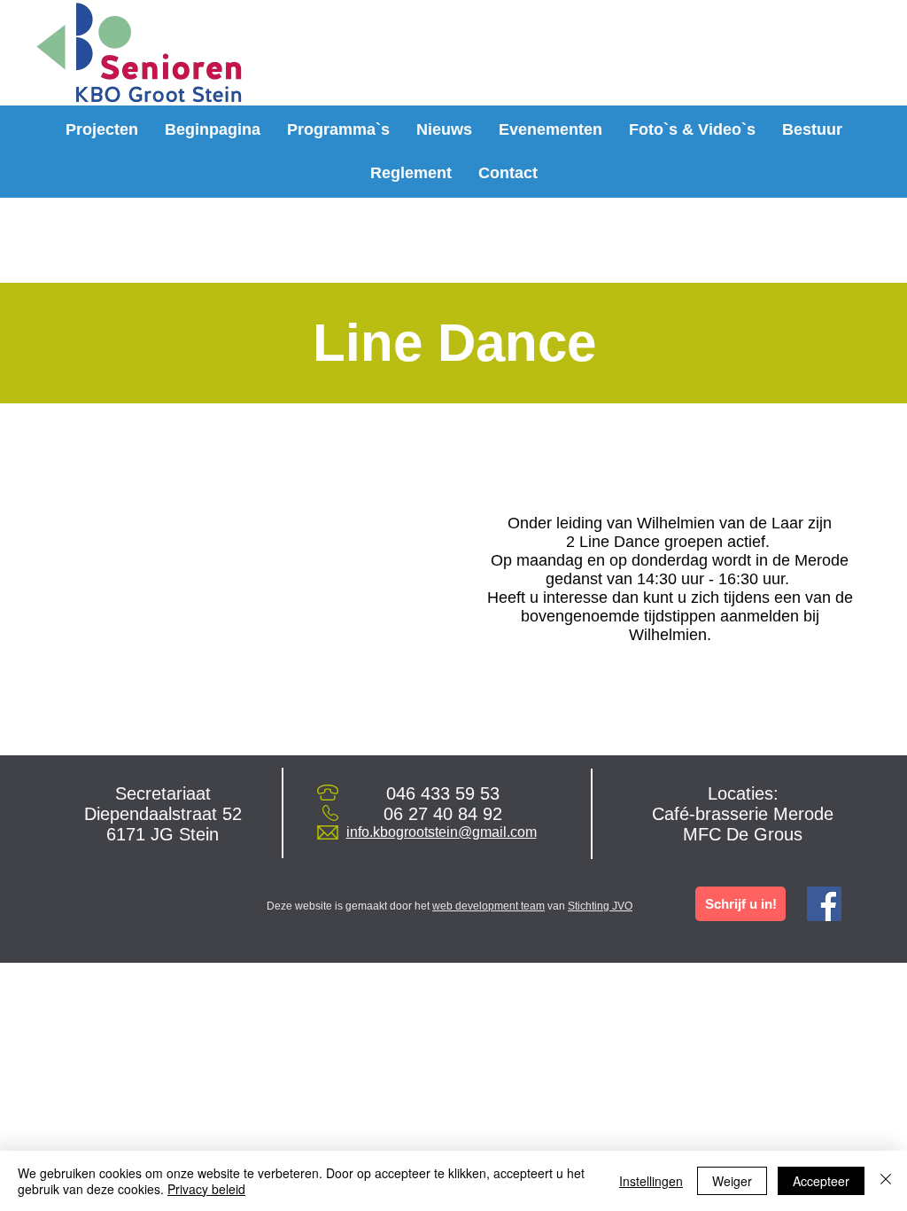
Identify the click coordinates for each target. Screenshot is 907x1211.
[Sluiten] (885, 1181)
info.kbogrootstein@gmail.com (441, 832)
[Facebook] (824, 904)
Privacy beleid (206, 1189)
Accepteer (821, 1181)
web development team (488, 906)
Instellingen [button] (651, 1181)
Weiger (732, 1181)
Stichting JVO (600, 906)
